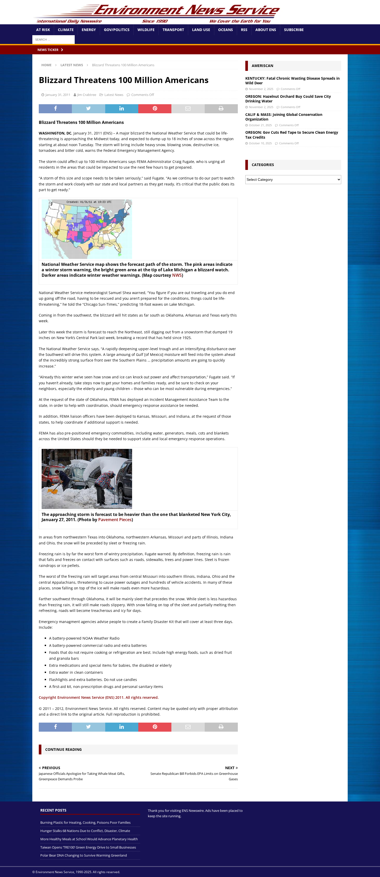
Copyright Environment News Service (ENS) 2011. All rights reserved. (99, 697)
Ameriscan (262, 65)
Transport (173, 29)
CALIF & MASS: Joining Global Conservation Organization (283, 117)
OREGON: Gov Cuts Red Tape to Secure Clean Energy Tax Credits (291, 134)
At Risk (43, 29)
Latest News (113, 94)
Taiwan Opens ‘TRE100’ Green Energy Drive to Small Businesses (88, 847)
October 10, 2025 (260, 143)
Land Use (201, 29)
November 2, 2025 (261, 89)
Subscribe (294, 29)
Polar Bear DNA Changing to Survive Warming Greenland (83, 855)
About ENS (265, 29)
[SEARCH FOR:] (53, 39)
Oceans (225, 29)
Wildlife (146, 29)
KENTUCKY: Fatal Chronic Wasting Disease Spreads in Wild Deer (292, 80)
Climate (66, 29)
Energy (89, 29)
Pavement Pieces (115, 519)
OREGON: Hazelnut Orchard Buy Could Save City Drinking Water (288, 98)
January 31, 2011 (57, 94)
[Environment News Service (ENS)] (157, 21)
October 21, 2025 (260, 125)
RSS (244, 29)
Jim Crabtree (86, 94)
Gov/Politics (117, 29)
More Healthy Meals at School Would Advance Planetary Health (89, 839)
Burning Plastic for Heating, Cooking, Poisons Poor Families (85, 822)
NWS (177, 275)
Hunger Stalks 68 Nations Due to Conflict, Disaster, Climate (85, 830)
